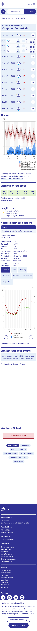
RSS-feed (4, 552)
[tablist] (18, 276)
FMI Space (4, 575)
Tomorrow (25, 445)
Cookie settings (6, 561)
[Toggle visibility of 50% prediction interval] (28, 166)
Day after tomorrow (18, 449)
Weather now (12, 445)
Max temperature (10, 453)
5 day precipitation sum (18, 457)
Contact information (7, 547)
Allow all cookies (18, 625)
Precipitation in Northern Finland (13, 364)
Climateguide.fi (6, 570)
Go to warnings (6, 200)
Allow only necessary (18, 620)
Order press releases (8, 559)
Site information (6, 554)
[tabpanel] (18, 312)
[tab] (5, 270)
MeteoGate (4, 580)
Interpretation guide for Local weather (15, 176)
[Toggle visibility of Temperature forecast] (27, 170)
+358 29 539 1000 (7, 540)
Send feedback (6, 549)
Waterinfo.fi (5, 585)
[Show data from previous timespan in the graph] (6, 337)
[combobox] (16, 12)
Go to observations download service (15, 344)
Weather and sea (7, 18)
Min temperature (27, 453)
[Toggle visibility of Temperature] (16, 333)
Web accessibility (7, 557)
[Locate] (3, 11)
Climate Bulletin (6, 573)
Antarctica (4, 587)
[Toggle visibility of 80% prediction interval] (28, 164)
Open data (4, 582)
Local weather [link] (20, 18)
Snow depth (18, 461)
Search (30, 12)
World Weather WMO (8, 578)
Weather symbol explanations (12, 179)
